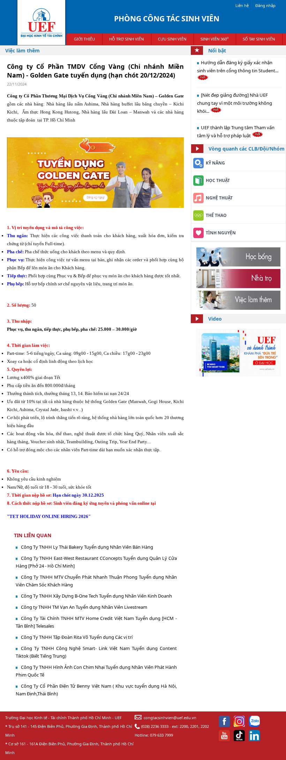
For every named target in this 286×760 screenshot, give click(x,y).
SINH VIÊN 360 (214, 39)
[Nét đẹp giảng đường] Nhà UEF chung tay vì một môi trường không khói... (234, 103)
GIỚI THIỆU (84, 39)
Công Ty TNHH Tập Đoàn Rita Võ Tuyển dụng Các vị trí (77, 637)
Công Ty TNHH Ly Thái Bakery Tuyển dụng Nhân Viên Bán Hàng (87, 547)
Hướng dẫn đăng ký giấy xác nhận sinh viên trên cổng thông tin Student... (237, 66)
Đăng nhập (265, 5)
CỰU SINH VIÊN (172, 39)
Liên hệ (242, 5)
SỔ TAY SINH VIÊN (259, 39)
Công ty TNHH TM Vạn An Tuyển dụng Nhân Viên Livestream (84, 607)
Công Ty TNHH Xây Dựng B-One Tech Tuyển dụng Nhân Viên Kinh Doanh (96, 596)
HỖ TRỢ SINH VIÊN (126, 39)
